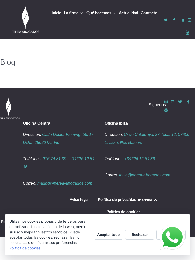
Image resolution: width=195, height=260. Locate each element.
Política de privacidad (117, 200)
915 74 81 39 (54, 159)
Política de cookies (123, 212)
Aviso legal (79, 200)
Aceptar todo (108, 234)
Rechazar (140, 234)
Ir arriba (145, 200)
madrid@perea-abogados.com (64, 183)
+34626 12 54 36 (139, 159)
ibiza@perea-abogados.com (144, 175)
